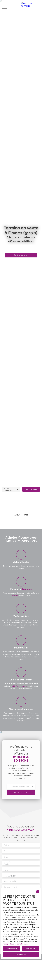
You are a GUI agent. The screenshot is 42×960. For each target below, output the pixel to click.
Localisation (7, 874)
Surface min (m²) (10, 887)
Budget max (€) (10, 881)
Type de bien (7, 868)
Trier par (6, 488)
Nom (6, 851)
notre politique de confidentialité (15, 944)
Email (6, 857)
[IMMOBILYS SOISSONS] (30, 7)
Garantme (14, 595)
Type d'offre (7, 862)
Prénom (7, 845)
